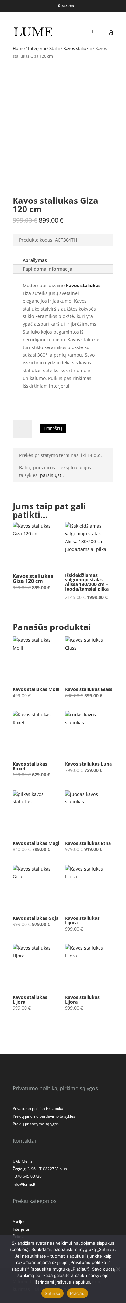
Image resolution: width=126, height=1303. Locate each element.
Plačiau (77, 1293)
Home (19, 48)
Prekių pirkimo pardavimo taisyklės (44, 1116)
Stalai (54, 48)
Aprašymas (35, 260)
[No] (118, 1269)
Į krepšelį (53, 429)
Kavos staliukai (77, 48)
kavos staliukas (83, 285)
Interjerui (37, 48)
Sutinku (52, 1293)
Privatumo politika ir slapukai (38, 1108)
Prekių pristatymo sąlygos (36, 1123)
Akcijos (19, 1221)
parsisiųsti (51, 475)
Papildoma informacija (47, 269)
